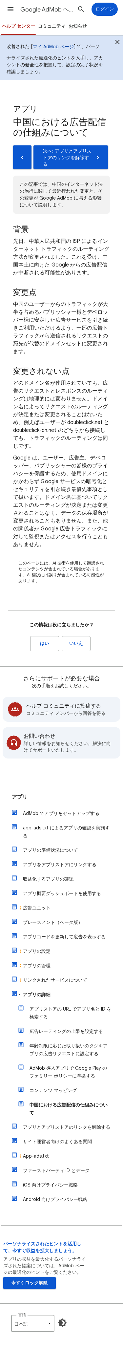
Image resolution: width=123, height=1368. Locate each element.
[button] (10, 9)
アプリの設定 (37, 951)
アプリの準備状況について (50, 850)
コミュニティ (52, 26)
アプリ (20, 797)
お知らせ (78, 26)
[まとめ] (117, 43)
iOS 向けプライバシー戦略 (50, 1185)
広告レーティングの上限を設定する (66, 1031)
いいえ (76, 643)
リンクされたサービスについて (55, 980)
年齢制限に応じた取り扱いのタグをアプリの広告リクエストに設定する (69, 1050)
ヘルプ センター (18, 26)
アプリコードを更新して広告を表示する (64, 937)
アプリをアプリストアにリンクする (59, 864)
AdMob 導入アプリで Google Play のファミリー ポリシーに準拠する (68, 1072)
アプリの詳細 (37, 994)
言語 (22, 1314)
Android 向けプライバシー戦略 (55, 1199)
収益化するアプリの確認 (48, 879)
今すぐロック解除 (29, 1283)
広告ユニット (37, 908)
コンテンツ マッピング (53, 1090)
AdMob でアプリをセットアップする (61, 813)
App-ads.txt (36, 1156)
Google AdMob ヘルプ (47, 9)
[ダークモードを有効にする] (62, 1323)
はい (44, 643)
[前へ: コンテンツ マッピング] (22, 157)
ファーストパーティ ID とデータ (56, 1170)
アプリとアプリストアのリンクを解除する (66, 1127)
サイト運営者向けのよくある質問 (57, 1141)
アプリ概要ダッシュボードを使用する (62, 893)
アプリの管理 (37, 966)
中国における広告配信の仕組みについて (69, 1109)
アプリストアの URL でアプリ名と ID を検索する (70, 1013)
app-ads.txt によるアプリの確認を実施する (66, 832)
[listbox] (32, 1323)
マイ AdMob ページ (53, 47)
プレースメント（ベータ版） (53, 922)
